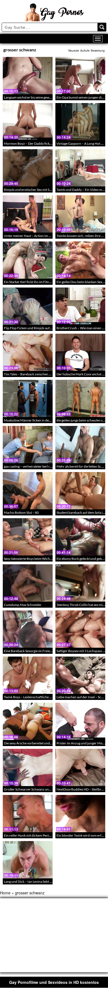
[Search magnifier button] (101, 27)
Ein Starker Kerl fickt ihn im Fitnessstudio (33, 282)
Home (5, 892)
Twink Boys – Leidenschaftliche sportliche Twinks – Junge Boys (49, 697)
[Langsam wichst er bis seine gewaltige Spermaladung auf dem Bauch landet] (28, 75)
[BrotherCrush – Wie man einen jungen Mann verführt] (80, 306)
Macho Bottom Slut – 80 (21, 512)
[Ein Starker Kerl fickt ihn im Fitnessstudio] (28, 260)
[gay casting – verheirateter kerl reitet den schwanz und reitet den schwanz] (28, 444)
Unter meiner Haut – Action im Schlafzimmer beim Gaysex (45, 236)
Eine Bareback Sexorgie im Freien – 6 (30, 651)
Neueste (73, 50)
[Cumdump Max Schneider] (28, 583)
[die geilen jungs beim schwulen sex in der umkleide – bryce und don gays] (80, 398)
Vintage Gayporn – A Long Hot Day (81, 143)
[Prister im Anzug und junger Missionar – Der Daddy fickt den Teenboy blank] (80, 721)
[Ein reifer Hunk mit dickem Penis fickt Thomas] (28, 813)
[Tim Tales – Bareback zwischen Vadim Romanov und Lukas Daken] (28, 352)
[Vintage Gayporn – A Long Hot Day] (80, 121)
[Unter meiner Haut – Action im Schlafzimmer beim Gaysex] (28, 214)
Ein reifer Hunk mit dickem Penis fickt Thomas (37, 835)
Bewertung (98, 50)
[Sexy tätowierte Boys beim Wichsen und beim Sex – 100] (28, 536)
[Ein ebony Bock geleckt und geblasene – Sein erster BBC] (80, 536)
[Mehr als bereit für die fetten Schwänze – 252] (80, 444)
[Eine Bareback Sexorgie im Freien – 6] (28, 629)
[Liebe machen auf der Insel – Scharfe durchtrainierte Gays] (80, 675)
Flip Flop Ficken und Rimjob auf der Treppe (35, 328)
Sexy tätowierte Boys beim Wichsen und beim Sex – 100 (43, 559)
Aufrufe (85, 50)
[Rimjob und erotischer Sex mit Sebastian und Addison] (28, 167)
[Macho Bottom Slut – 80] (28, 490)
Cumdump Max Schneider (23, 605)
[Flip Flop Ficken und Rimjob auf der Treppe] (28, 306)
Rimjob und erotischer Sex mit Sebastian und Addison (42, 190)
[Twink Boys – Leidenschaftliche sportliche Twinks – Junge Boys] (28, 675)
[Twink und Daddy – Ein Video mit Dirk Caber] (80, 167)
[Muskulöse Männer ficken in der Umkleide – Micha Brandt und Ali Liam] (28, 398)
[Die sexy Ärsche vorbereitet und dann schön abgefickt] (28, 721)
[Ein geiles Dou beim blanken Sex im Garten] (80, 260)
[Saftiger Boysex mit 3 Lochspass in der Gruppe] (80, 629)
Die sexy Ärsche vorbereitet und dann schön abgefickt (42, 743)
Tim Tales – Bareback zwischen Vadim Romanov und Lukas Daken (51, 374)
